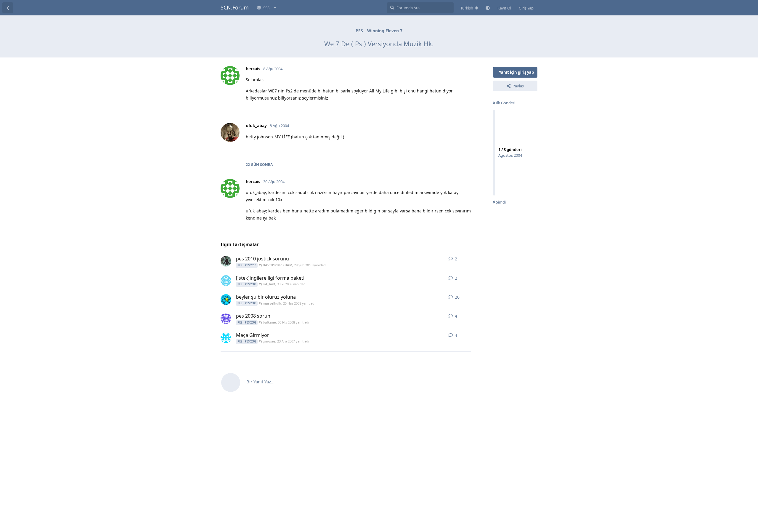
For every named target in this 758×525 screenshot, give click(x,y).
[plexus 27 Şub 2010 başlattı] (226, 261)
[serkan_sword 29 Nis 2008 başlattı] (226, 318)
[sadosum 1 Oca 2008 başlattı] (226, 299)
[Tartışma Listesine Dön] (7, 7)
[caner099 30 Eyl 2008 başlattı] (226, 280)
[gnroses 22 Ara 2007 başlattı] (226, 337)
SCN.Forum (235, 7)
